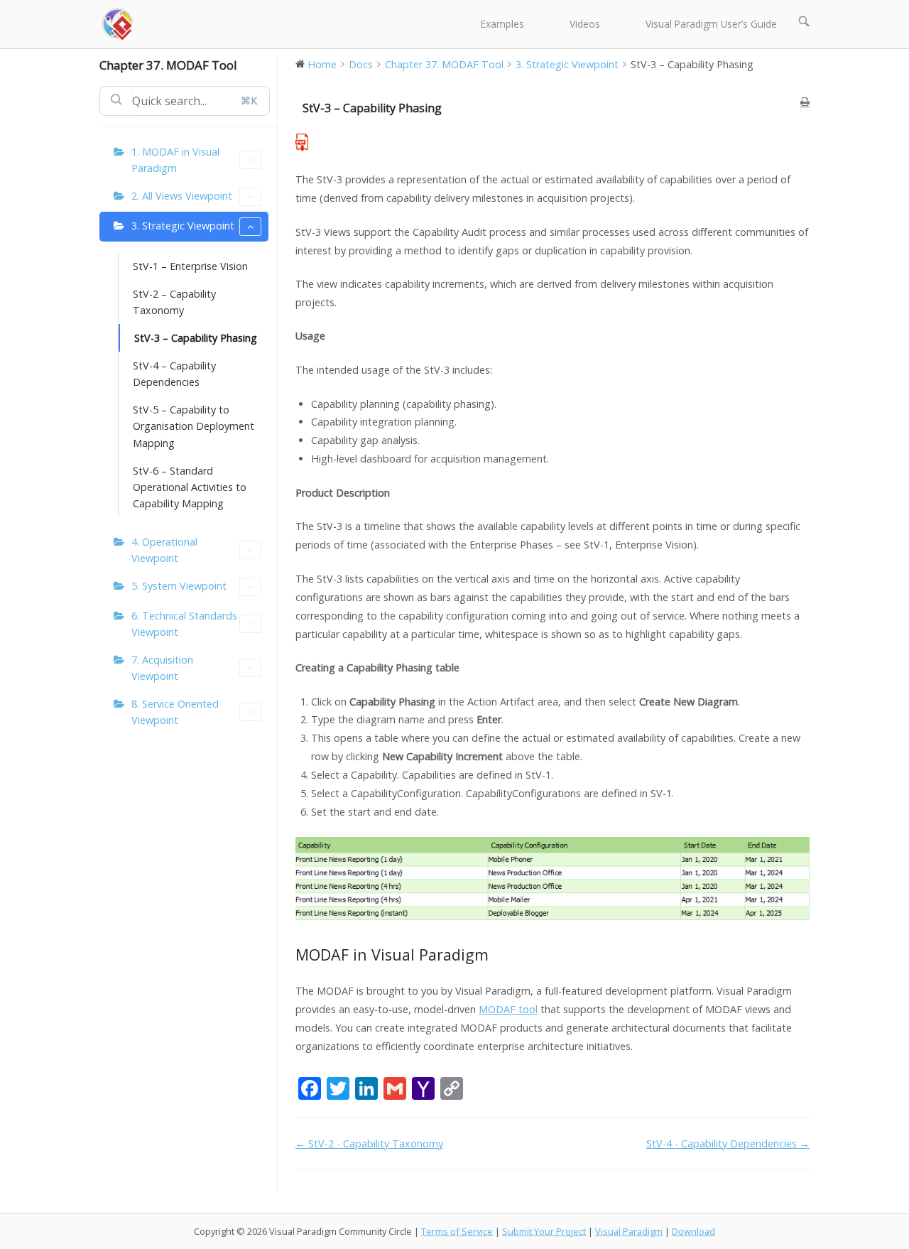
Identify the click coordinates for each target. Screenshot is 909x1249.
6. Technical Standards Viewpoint (184, 624)
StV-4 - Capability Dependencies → (728, 1143)
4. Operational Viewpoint (164, 550)
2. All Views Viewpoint (181, 195)
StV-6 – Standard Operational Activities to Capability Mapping (189, 487)
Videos (585, 24)
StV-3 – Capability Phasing (195, 338)
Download (693, 1231)
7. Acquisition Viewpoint (162, 668)
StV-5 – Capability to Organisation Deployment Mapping (193, 426)
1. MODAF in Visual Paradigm (175, 160)
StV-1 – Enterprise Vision (190, 266)
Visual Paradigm (629, 1231)
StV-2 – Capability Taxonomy (174, 302)
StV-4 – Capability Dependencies (174, 374)
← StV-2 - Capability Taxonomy (369, 1143)
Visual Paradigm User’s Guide (711, 24)
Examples (502, 24)
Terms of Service (457, 1231)
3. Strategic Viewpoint (182, 225)
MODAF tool (508, 1009)
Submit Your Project (544, 1231)
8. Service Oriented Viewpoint (175, 712)
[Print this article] (805, 102)
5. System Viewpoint (179, 586)
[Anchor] (497, 954)
